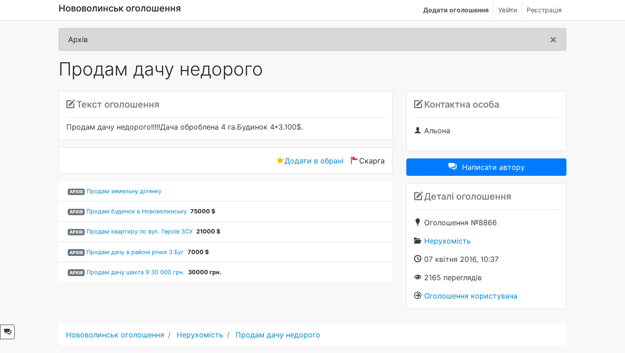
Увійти (507, 10)
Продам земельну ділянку (124, 191)
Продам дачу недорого (278, 334)
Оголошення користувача (470, 295)
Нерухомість (447, 240)
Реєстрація (544, 10)
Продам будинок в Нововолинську (136, 211)
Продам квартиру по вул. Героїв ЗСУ (139, 231)
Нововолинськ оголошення (120, 8)
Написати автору (493, 167)
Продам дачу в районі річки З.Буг (135, 252)
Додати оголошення (456, 10)
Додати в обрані (314, 160)
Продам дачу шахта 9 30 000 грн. (135, 272)
